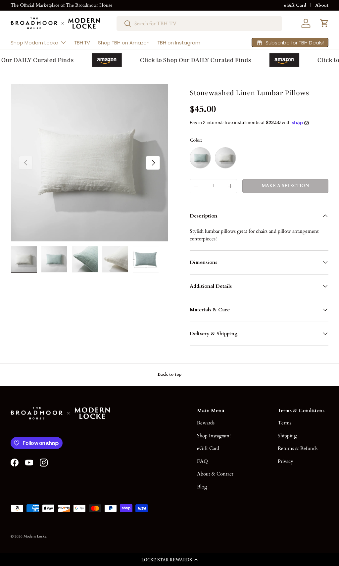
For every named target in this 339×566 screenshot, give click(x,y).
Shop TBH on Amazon (124, 42)
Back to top (169, 374)
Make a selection (285, 186)
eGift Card (295, 5)
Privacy (285, 461)
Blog (202, 486)
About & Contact (215, 474)
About (321, 5)
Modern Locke (35, 536)
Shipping (287, 435)
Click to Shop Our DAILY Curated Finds (193, 60)
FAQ (202, 461)
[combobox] (199, 23)
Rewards (206, 422)
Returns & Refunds (297, 448)
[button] (169, 559)
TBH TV (82, 42)
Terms (284, 422)
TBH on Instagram (179, 42)
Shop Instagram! (214, 435)
